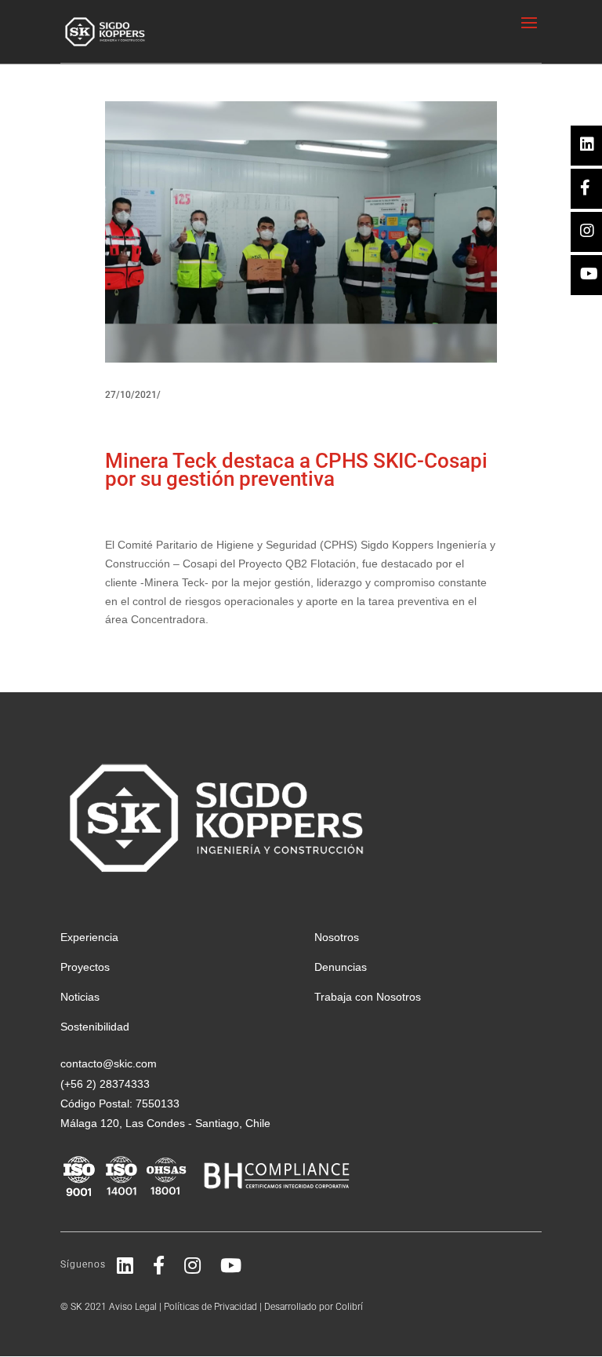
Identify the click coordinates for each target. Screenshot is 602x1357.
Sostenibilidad (94, 1026)
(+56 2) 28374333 (105, 1084)
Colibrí (349, 1306)
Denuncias (340, 967)
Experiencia (89, 937)
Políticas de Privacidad (210, 1306)
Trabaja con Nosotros (367, 996)
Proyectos (85, 967)
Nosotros (336, 937)
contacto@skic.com (108, 1063)
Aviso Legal (133, 1306)
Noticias (80, 996)
